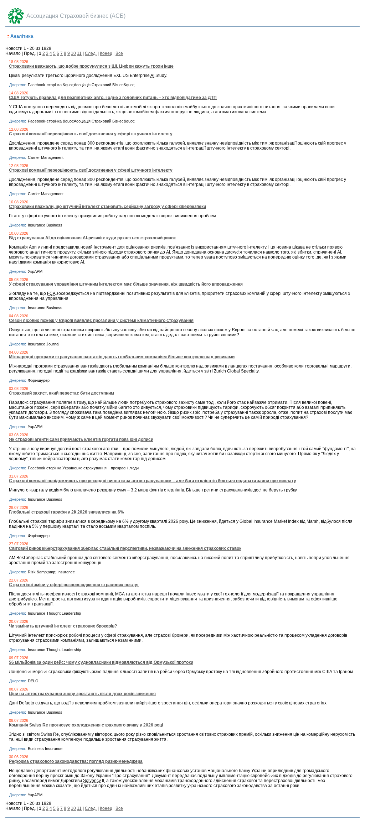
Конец (106, 53)
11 (79, 53)
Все (119, 53)
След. (91, 53)
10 (73, 53)
